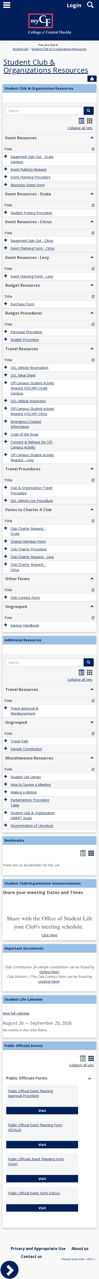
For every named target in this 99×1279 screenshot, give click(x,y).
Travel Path (19, 741)
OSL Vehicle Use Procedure (32, 500)
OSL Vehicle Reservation (29, 367)
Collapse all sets (80, 128)
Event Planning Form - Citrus (33, 248)
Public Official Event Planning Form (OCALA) (35, 1127)
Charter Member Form (28, 541)
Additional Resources (23, 640)
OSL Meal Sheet (23, 375)
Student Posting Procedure (31, 212)
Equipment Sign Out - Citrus (32, 240)
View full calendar (16, 1013)
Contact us (31, 1256)
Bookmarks (14, 840)
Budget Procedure (25, 340)
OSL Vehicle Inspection (28, 401)
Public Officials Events (24, 1045)
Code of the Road (24, 434)
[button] (92, 137)
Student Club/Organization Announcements (43, 883)
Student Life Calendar (24, 999)
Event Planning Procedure (30, 177)
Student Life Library (26, 777)
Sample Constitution (26, 749)
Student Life (20, 49)
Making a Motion (24, 792)
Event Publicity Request (29, 169)
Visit (58, 1110)
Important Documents (24, 948)
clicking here (48, 971)
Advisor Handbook (25, 625)
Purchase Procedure (26, 332)
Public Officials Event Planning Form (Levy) (36, 1161)
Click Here (49, 935)
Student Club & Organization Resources (39, 88)
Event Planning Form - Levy (32, 276)
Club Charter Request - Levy (32, 557)
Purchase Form (22, 304)
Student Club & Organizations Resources (59, 49)
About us (79, 1248)
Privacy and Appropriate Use (38, 1248)
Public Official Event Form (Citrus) (34, 1193)
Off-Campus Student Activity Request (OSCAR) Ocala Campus (32, 388)
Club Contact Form (25, 597)
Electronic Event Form (28, 185)
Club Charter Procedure (29, 549)
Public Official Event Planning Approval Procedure (30, 1093)
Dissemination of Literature (32, 825)
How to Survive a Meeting (31, 784)
